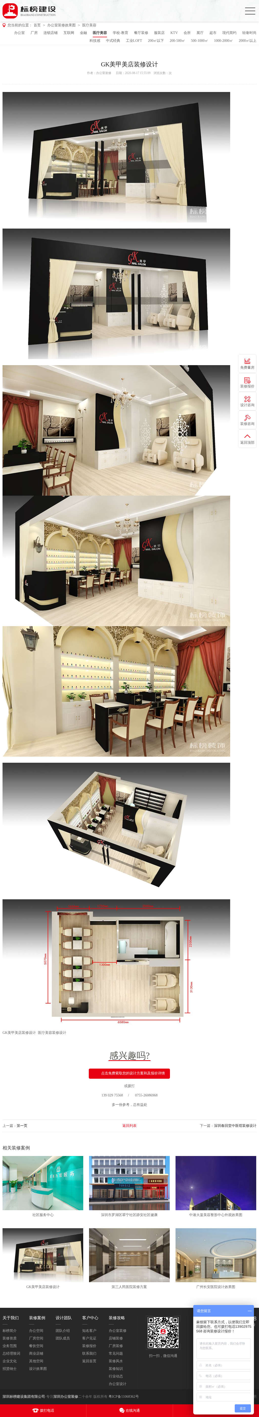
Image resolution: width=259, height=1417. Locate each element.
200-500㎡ (177, 41)
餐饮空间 (36, 1346)
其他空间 (36, 1361)
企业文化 (10, 1361)
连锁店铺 (51, 33)
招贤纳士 (10, 1369)
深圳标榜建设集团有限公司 (24, 1397)
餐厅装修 (141, 33)
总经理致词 (11, 1353)
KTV (174, 33)
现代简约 (229, 33)
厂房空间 (36, 1338)
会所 (187, 33)
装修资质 (10, 1338)
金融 (83, 33)
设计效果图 (38, 1369)
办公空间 (36, 1331)
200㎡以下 (156, 41)
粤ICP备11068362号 (124, 1397)
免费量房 (247, 367)
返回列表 (129, 1126)
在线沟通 (133, 1410)
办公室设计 (117, 1384)
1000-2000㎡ (223, 41)
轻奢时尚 (249, 33)
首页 (37, 25)
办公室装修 (103, 73)
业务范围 (10, 1346)
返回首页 (89, 1361)
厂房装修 (116, 1346)
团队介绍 (63, 1331)
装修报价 (89, 1346)
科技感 (95, 41)
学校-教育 (120, 33)
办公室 (19, 33)
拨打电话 (47, 1410)
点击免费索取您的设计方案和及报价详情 (133, 1073)
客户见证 (89, 1338)
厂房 (34, 33)
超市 (213, 33)
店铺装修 (116, 1338)
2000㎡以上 (247, 41)
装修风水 (116, 1361)
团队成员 (63, 1338)
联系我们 (89, 1353)
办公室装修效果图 (61, 25)
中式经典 (113, 41)
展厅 (200, 33)
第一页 (22, 1126)
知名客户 (89, 1331)
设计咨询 (247, 405)
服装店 (159, 33)
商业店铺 (36, 1353)
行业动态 (116, 1376)
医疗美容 (89, 25)
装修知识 (116, 1369)
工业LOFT (134, 41)
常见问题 (116, 1353)
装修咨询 (247, 424)
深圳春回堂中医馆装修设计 (235, 1126)
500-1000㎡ (199, 41)
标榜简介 (10, 1331)
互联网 (68, 33)
